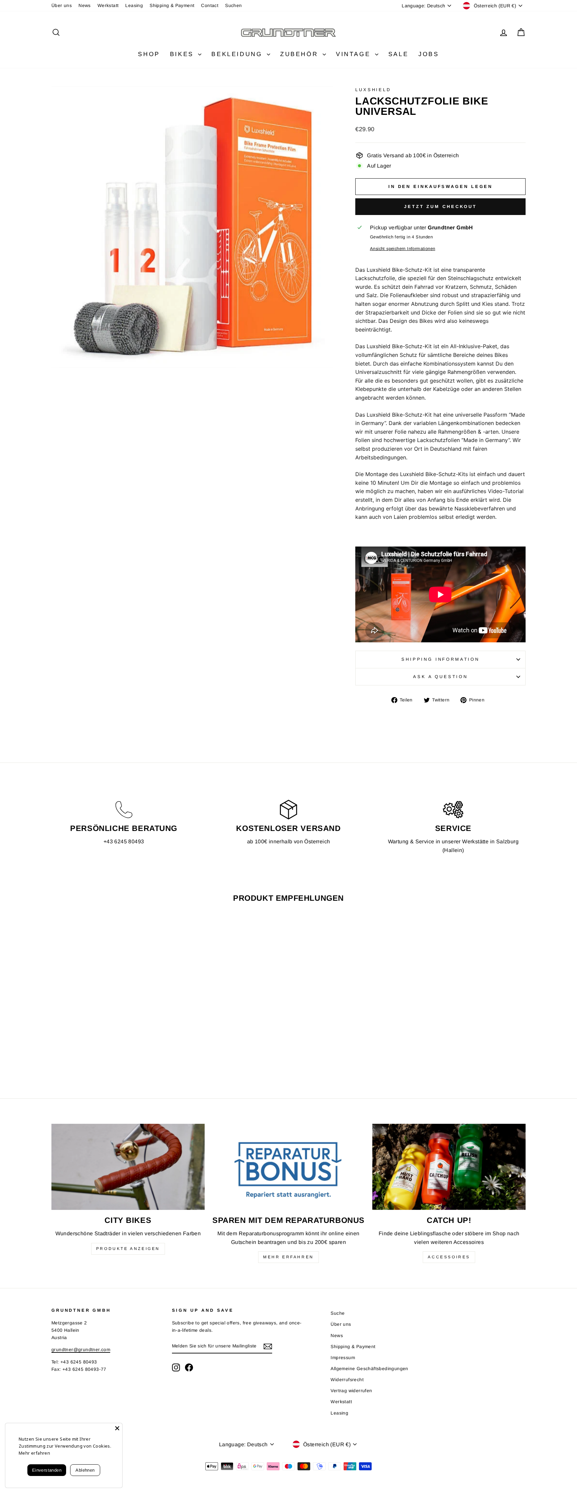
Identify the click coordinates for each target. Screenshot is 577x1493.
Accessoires (449, 1257)
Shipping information (440, 659)
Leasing (134, 5)
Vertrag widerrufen (351, 1390)
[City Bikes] (128, 1167)
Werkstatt (108, 5)
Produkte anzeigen (128, 1248)
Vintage (354, 54)
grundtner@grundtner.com (80, 1349)
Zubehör (300, 54)
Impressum (343, 1357)
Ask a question (440, 676)
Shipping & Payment (172, 5)
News (84, 5)
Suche (338, 1313)
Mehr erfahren (288, 1257)
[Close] (117, 1428)
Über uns (61, 5)
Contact (209, 5)
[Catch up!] (449, 1167)
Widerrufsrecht (347, 1379)
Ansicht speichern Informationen (402, 248)
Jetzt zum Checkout (440, 206)
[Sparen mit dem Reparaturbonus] (288, 1167)
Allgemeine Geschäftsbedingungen (369, 1368)
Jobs (428, 54)
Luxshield (373, 89)
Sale (398, 54)
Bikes (183, 54)
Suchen (233, 5)
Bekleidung (238, 54)
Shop (149, 54)
